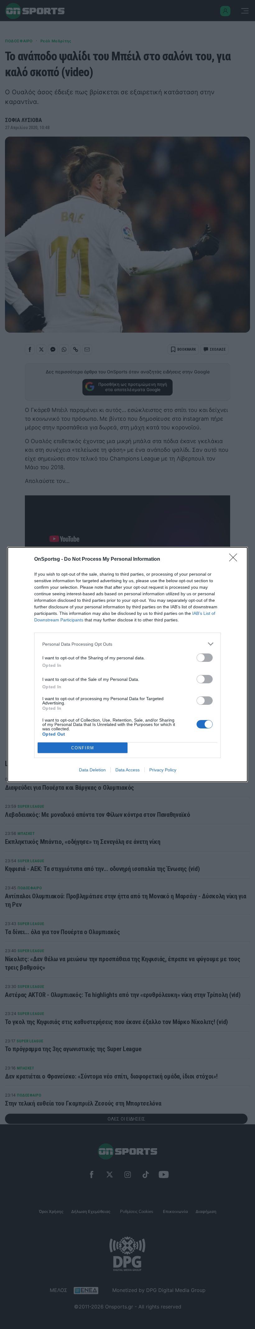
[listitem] (127, 644)
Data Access (127, 769)
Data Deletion (92, 769)
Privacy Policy (162, 769)
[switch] (205, 657)
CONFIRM (82, 748)
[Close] (235, 559)
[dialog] (127, 664)
